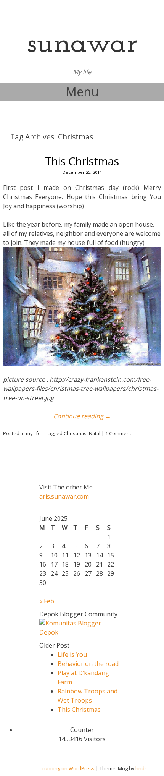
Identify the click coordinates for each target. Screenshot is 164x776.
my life (33, 433)
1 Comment (118, 433)
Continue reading (82, 416)
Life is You (72, 654)
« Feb (46, 601)
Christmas (75, 433)
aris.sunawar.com (64, 496)
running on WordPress (68, 768)
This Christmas (82, 161)
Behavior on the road (88, 663)
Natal (94, 433)
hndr (140, 768)
